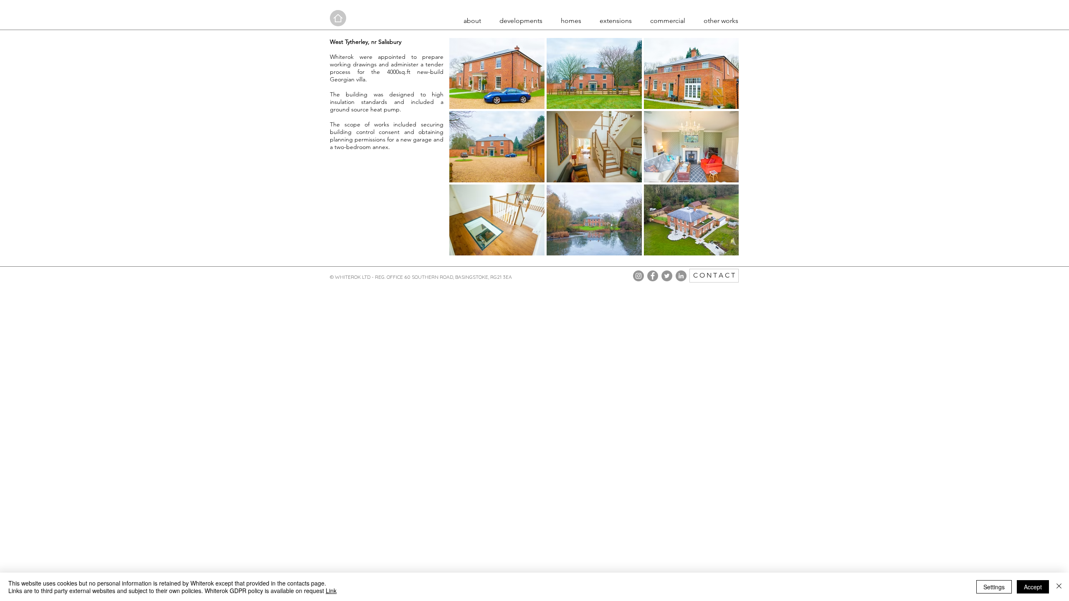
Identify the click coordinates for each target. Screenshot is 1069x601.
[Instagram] (638, 275)
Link (331, 590)
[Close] (1059, 586)
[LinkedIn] (681, 275)
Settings (994, 587)
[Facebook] (652, 275)
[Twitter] (666, 275)
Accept (1033, 587)
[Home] (338, 18)
